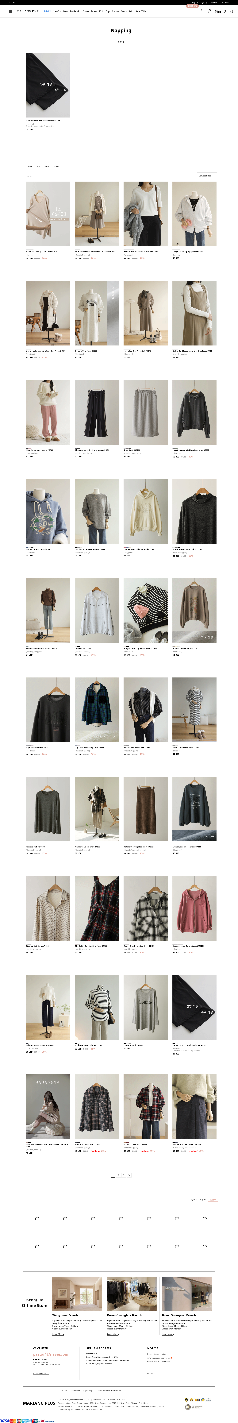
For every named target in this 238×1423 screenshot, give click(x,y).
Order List (214, 2)
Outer (86, 11)
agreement (76, 1390)
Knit (101, 11)
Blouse (115, 11)
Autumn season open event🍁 (160, 1358)
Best (65, 11)
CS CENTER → (39, 1373)
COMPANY (62, 1390)
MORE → (151, 1373)
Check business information (109, 1390)
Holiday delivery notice (156, 1354)
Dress (94, 11)
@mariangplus (203, 1199)
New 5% (57, 11)
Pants (124, 11)
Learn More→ (58, 1334)
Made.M (74, 11)
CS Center (225, 2)
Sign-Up (204, 2)
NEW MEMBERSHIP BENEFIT (158, 1361)
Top (108, 11)
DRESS (56, 166)
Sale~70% (141, 11)
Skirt (131, 11)
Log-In (195, 2)
